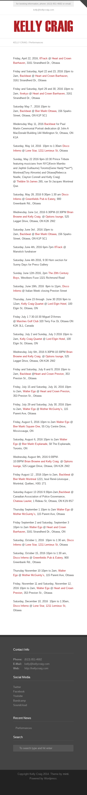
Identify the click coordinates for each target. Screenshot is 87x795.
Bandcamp (19, 700)
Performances (24, 728)
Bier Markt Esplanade (34, 443)
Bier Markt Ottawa (45, 111)
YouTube (52, 11)
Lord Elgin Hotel (57, 303)
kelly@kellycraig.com (37, 663)
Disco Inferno (21, 557)
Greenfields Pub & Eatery (40, 198)
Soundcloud (20, 705)
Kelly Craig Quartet (32, 303)
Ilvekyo (24, 93)
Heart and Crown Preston (49, 373)
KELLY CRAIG (20, 42)
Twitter (35, 11)
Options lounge (54, 216)
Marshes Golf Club (28, 321)
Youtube (18, 696)
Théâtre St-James (27, 181)
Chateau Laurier (22, 501)
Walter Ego (29, 391)
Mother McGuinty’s (51, 408)
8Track (43, 58)
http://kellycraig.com (36, 668)
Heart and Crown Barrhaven (51, 75)
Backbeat (25, 75)
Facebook (43, 11)
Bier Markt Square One (26, 426)
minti (66, 774)
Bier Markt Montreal (24, 479)
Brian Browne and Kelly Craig (41, 461)
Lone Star (31, 150)
